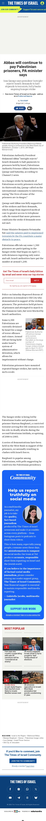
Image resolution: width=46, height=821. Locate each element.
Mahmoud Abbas (33, 736)
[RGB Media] (17, 811)
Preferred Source (25, 96)
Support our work (23, 608)
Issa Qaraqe (7, 740)
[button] (42, 3)
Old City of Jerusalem (11, 743)
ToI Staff (24, 101)
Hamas (21, 738)
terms (34, 286)
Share (21, 108)
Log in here (30, 766)
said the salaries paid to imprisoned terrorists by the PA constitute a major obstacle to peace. (22, 236)
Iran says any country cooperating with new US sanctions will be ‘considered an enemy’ (13, 656)
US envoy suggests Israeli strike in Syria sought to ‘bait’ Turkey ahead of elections (32, 655)
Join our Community (9, 9)
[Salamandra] (36, 811)
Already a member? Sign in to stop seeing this (23, 615)
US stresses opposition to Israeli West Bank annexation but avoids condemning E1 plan (32, 690)
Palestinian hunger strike (34, 738)
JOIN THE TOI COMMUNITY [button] (23, 761)
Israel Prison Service (22, 740)
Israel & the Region (19, 736)
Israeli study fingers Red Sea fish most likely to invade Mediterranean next (13, 689)
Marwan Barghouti (10, 738)
